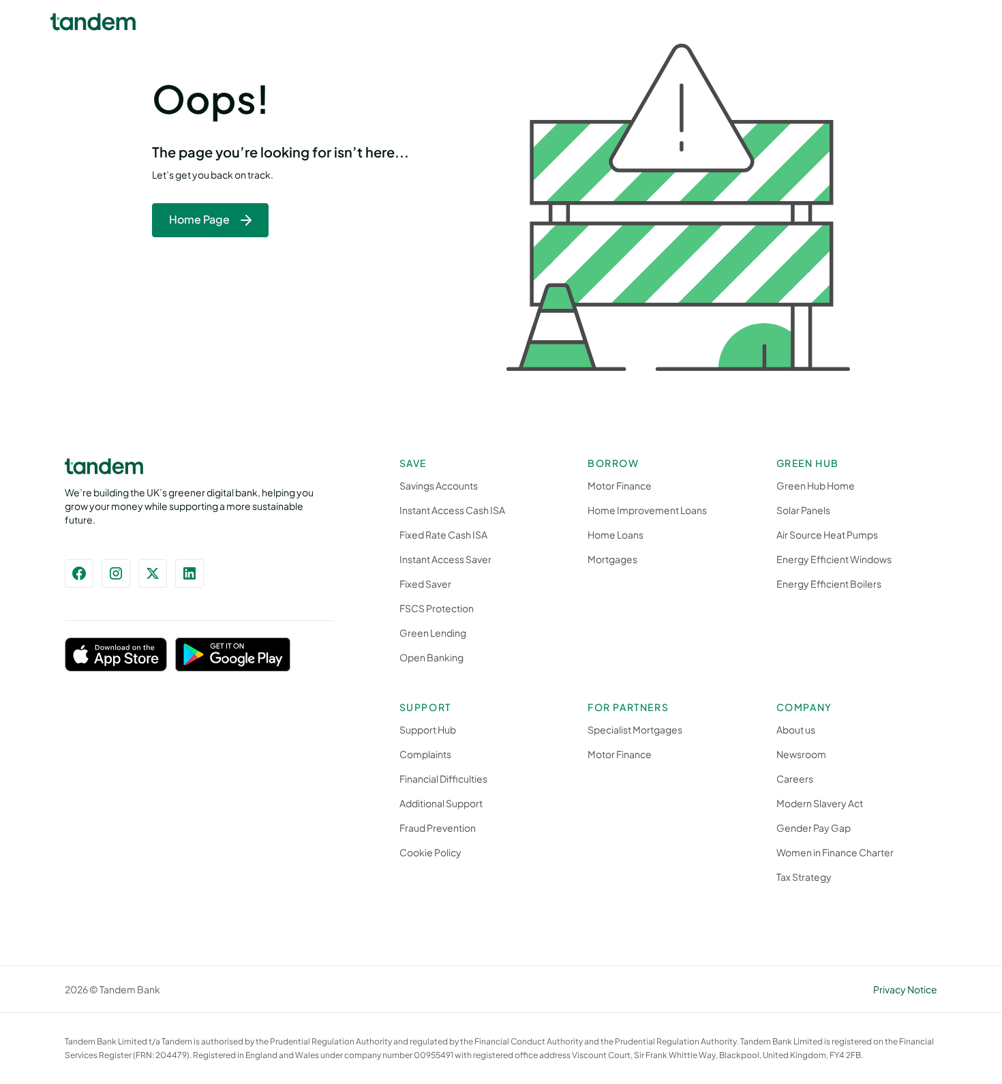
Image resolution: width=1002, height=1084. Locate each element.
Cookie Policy (430, 852)
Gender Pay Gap (813, 828)
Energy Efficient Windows (834, 559)
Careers (794, 778)
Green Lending (432, 633)
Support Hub (427, 729)
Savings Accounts (438, 485)
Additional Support (441, 803)
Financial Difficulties (443, 778)
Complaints (425, 754)
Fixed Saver (425, 583)
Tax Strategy (804, 877)
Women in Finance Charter (835, 852)
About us (795, 729)
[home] (93, 22)
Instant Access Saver (445, 559)
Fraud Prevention (437, 828)
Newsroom (801, 754)
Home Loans (615, 534)
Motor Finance (620, 485)
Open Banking (431, 657)
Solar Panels (803, 510)
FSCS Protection (436, 608)
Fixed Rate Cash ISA (443, 534)
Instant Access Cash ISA (452, 510)
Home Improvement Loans (647, 510)
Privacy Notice (905, 989)
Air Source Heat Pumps (827, 534)
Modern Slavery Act (819, 803)
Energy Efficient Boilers (828, 583)
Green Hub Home (815, 485)
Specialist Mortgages (635, 729)
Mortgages (612, 559)
